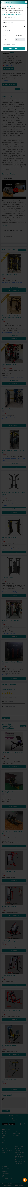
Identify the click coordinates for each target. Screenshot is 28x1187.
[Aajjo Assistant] (25, 1180)
